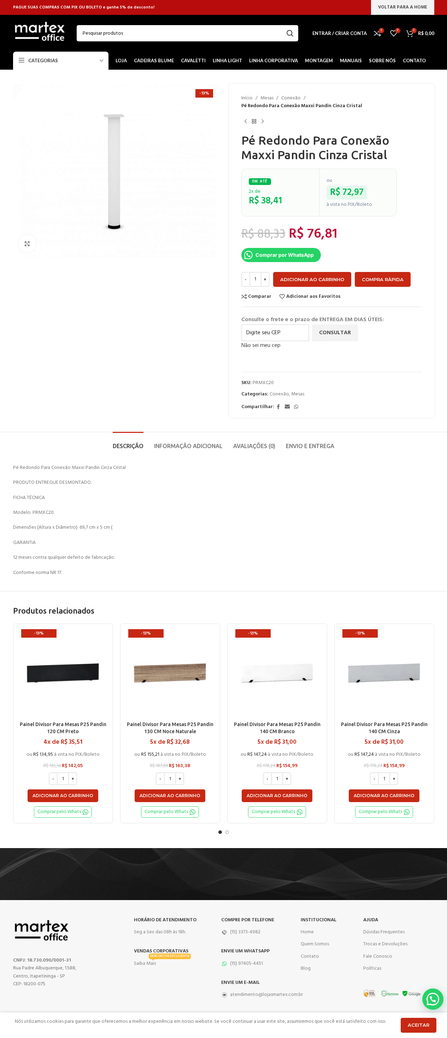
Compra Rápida (383, 279)
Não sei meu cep (261, 345)
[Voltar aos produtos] (254, 121)
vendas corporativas (161, 951)
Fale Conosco (377, 956)
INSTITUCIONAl (318, 920)
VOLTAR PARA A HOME (402, 7)
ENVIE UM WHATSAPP (245, 951)
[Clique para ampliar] (27, 244)
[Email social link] (287, 407)
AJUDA (370, 920)
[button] (63, 795)
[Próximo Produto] (262, 121)
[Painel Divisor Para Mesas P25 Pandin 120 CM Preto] (63, 673)
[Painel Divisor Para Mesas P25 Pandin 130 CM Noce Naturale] (170, 673)
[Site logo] (39, 33)
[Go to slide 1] (220, 832)
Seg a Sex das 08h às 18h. (160, 932)
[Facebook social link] (278, 407)
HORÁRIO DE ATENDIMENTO (165, 920)
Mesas (267, 98)
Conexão (291, 98)
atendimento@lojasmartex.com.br (257, 995)
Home (307, 932)
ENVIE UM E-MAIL (240, 983)
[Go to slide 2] (227, 832)
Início (247, 98)
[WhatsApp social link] (296, 407)
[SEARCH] (290, 33)
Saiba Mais (161, 963)
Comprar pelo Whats (59, 812)
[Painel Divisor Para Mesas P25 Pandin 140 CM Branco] (277, 673)
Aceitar (418, 1025)
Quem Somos (315, 944)
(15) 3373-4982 (245, 932)
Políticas (372, 968)
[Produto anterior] (245, 121)
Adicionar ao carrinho (312, 279)
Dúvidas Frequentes (384, 932)
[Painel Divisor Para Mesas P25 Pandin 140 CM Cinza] (384, 673)
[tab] (128, 442)
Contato (310, 956)
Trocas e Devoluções (385, 944)
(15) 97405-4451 (246, 963)
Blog (306, 968)
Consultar (335, 332)
